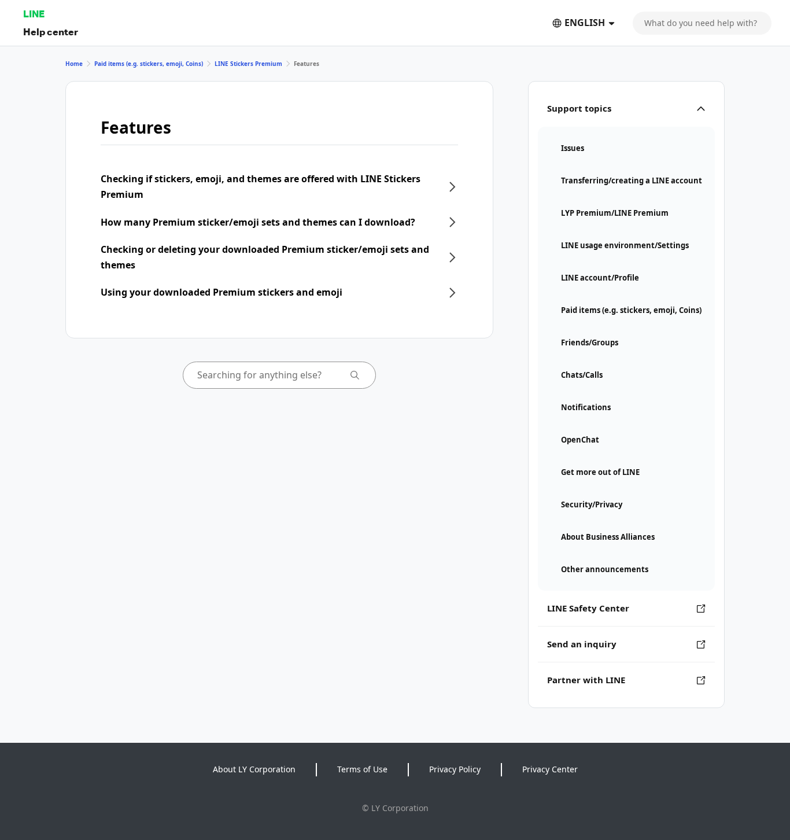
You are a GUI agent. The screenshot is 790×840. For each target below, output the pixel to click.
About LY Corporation (254, 769)
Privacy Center (550, 769)
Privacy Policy (455, 769)
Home (74, 64)
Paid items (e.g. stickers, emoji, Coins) (148, 64)
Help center (50, 31)
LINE (34, 14)
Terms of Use (362, 769)
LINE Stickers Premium (248, 64)
